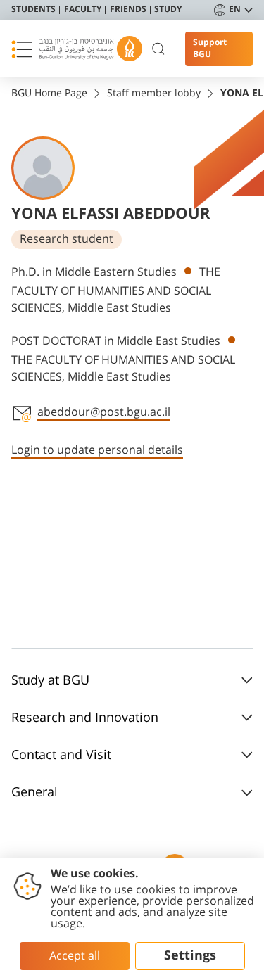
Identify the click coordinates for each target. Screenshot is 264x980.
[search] (158, 49)
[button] (21, 49)
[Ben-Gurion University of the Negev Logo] (90, 49)
